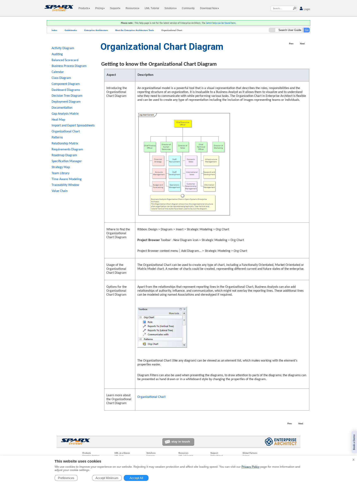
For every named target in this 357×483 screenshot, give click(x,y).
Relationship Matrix (65, 143)
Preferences (66, 478)
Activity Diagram (63, 48)
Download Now (209, 8)
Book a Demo (354, 442)
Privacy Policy (250, 466)
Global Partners (250, 453)
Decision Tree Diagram (67, 96)
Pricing (99, 8)
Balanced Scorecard (65, 60)
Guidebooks (71, 30)
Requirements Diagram (67, 149)
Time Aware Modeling (67, 179)
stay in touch (180, 441)
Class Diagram (61, 78)
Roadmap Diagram (64, 155)
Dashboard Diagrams (66, 90)
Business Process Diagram (69, 66)
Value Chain (60, 191)
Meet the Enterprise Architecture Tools (134, 30)
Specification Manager (67, 161)
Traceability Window (65, 185)
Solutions (170, 8)
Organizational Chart (151, 397)
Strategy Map (61, 167)
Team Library (60, 173)
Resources (132, 8)
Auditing (57, 54)
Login (306, 9)
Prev (291, 44)
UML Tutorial (152, 8)
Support (114, 8)
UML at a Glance (122, 453)
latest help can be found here (221, 23)
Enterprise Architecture (96, 30)
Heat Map (58, 119)
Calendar (58, 72)
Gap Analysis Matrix (65, 113)
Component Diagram (66, 84)
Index (54, 30)
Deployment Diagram (66, 102)
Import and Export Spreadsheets (73, 125)
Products (84, 8)
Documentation (62, 107)
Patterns (57, 137)
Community (188, 8)
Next (302, 44)
